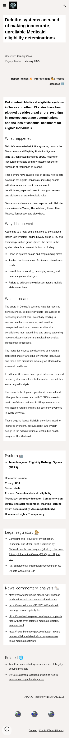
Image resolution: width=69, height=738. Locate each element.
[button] (4, 5)
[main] (34, 28)
